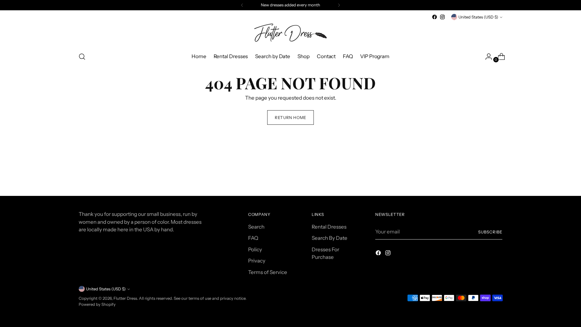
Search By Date (329, 238)
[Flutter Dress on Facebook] (434, 17)
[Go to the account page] (486, 57)
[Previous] (242, 5)
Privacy (256, 261)
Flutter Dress (125, 298)
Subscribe (490, 232)
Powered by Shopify (97, 304)
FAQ (253, 238)
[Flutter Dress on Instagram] (442, 17)
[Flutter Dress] (290, 34)
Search (256, 227)
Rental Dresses (329, 227)
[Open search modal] (82, 57)
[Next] (339, 5)
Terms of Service (267, 272)
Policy (255, 249)
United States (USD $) (478, 17)
